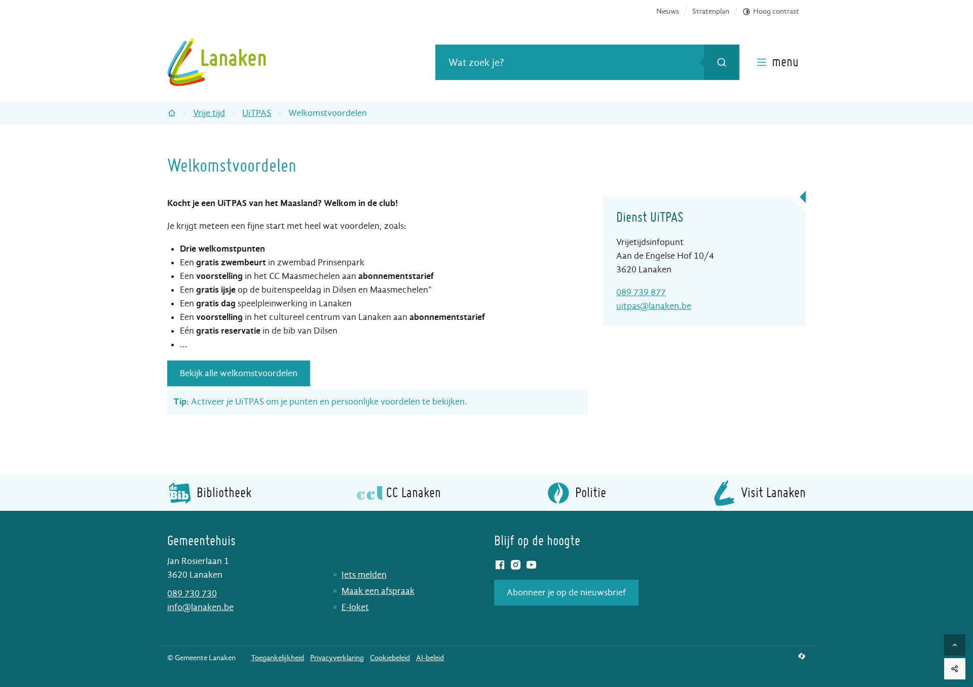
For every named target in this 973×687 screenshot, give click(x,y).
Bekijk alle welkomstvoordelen (238, 373)
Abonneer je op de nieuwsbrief (566, 592)
